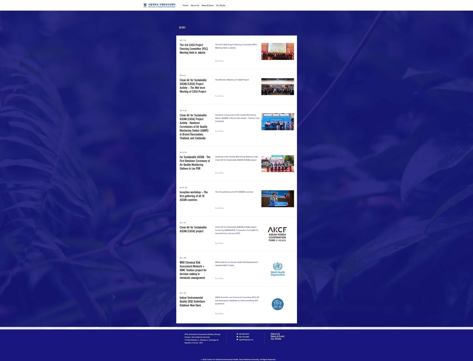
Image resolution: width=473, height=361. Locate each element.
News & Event (277, 336)
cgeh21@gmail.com (246, 340)
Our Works (276, 339)
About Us (275, 334)
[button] (195, 5)
